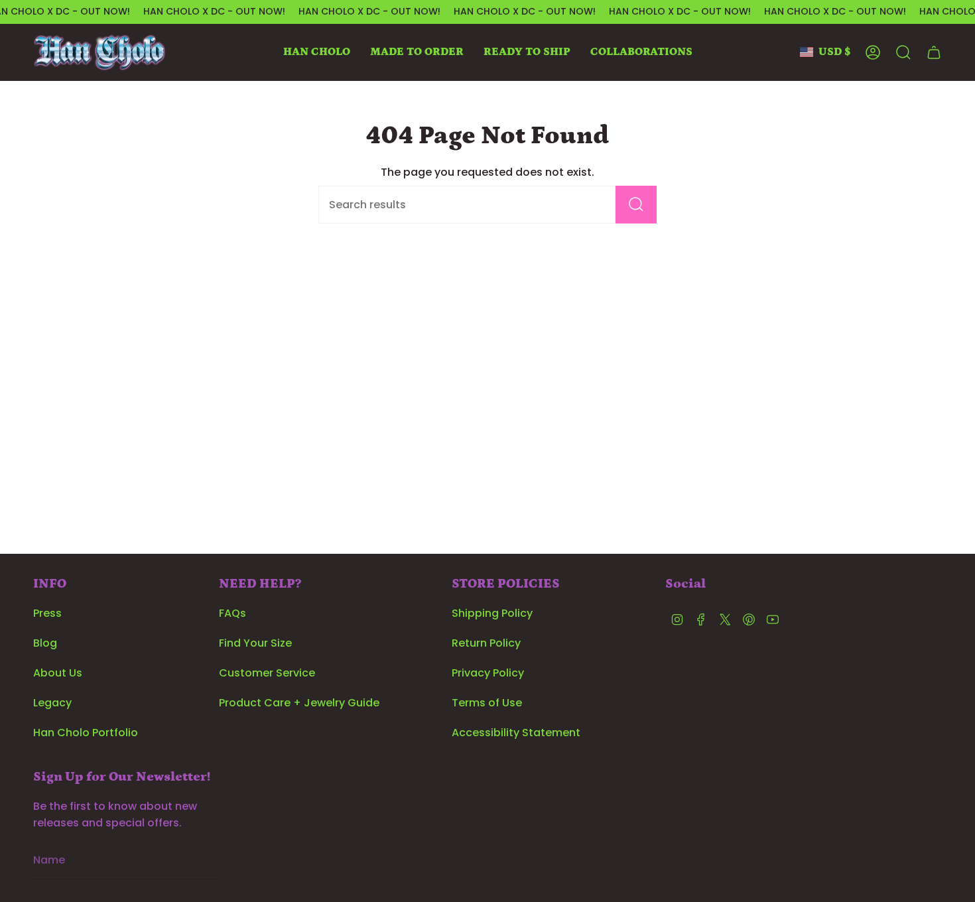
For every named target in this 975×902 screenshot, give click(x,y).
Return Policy (486, 643)
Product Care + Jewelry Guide (299, 702)
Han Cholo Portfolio (85, 732)
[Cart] (934, 52)
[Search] (636, 205)
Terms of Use (487, 702)
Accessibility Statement (516, 732)
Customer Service (267, 672)
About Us (57, 672)
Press (47, 613)
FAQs (232, 613)
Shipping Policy (492, 613)
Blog (45, 643)
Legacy (52, 702)
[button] (316, 52)
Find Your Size (255, 643)
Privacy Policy (488, 672)
